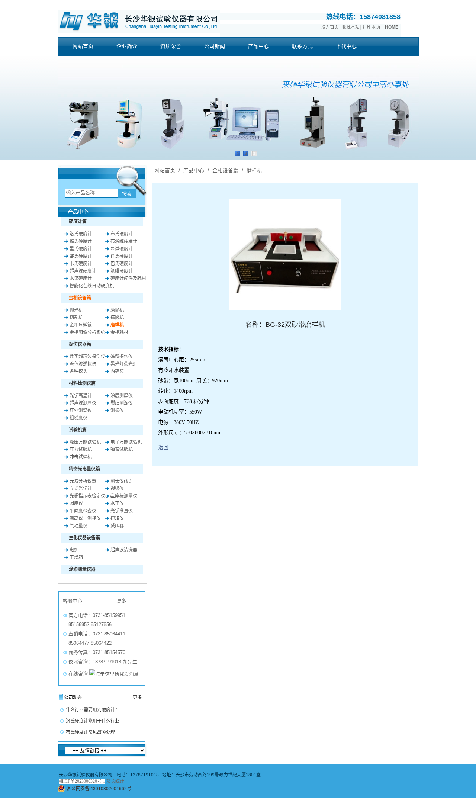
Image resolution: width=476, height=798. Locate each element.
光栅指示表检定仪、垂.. (93, 496)
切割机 (76, 317)
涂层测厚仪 (121, 395)
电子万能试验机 (126, 442)
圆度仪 (76, 503)
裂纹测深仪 (121, 403)
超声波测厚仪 (83, 403)
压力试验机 (81, 449)
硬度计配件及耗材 (128, 278)
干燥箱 (76, 557)
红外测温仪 (81, 410)
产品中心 (194, 170)
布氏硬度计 (121, 233)
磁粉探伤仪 (121, 356)
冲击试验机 (81, 457)
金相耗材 (119, 332)
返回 (163, 447)
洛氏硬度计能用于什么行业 (92, 721)
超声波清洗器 (123, 550)
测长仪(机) (120, 481)
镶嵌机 (117, 317)
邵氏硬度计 (81, 256)
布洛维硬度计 (123, 241)
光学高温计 (81, 395)
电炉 (74, 550)
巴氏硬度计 (121, 263)
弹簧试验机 (121, 449)
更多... (124, 601)
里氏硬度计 (81, 248)
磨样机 (117, 325)
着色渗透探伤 (83, 364)
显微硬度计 (121, 248)
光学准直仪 (121, 511)
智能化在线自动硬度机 (92, 286)
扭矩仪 (117, 518)
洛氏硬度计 (81, 233)
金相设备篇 (225, 170)
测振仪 (117, 410)
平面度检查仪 (83, 511)
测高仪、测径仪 (85, 518)
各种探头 (78, 371)
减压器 (117, 525)
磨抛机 (117, 310)
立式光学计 (81, 488)
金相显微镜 (81, 325)
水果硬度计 (81, 278)
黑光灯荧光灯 (123, 364)
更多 (137, 697)
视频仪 (117, 488)
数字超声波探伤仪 (87, 356)
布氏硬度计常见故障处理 (90, 732)
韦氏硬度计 (81, 263)
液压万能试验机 (85, 442)
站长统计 (115, 781)
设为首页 (330, 27)
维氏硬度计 (81, 241)
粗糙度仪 (78, 418)
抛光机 (76, 310)
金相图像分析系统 (87, 332)
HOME (391, 27)
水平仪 (117, 503)
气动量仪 (78, 525)
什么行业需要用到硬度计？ (92, 709)
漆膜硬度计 (121, 271)
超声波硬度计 (83, 271)
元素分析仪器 (83, 481)
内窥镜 (117, 371)
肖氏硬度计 (121, 256)
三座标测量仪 (123, 496)
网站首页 (164, 170)
